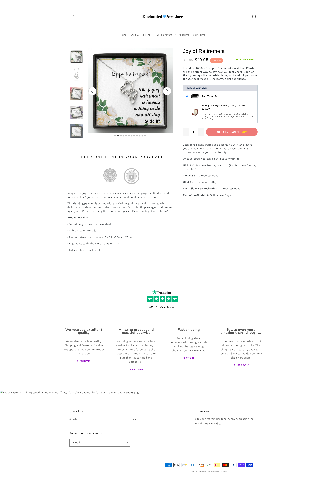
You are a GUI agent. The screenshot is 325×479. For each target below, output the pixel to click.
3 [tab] (120, 135)
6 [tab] (128, 135)
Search (73, 418)
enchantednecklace (204, 471)
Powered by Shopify (220, 471)
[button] (73, 16)
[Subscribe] (126, 443)
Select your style (197, 88)
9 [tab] (137, 135)
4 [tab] (123, 135)
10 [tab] (139, 135)
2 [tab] (118, 135)
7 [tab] (131, 135)
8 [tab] (134, 135)
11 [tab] (142, 135)
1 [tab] (115, 135)
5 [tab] (126, 135)
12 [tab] (145, 135)
